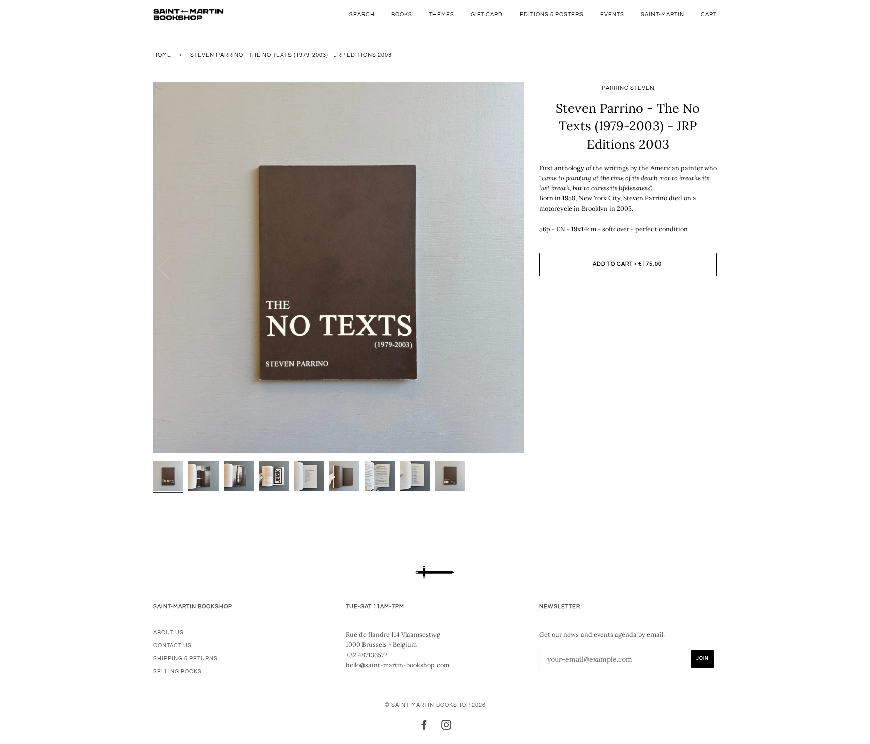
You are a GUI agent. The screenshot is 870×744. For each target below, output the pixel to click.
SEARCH (362, 14)
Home (162, 55)
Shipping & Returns (185, 658)
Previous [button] (170, 267)
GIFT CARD (487, 14)
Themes (441, 14)
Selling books (177, 671)
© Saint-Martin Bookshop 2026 (435, 705)
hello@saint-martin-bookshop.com (397, 665)
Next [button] (505, 267)
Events (612, 14)
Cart (709, 14)
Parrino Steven (628, 88)
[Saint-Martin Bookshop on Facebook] (424, 727)
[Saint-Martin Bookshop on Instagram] (446, 727)
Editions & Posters (552, 14)
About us (168, 632)
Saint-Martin (662, 14)
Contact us (172, 645)
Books (401, 14)
